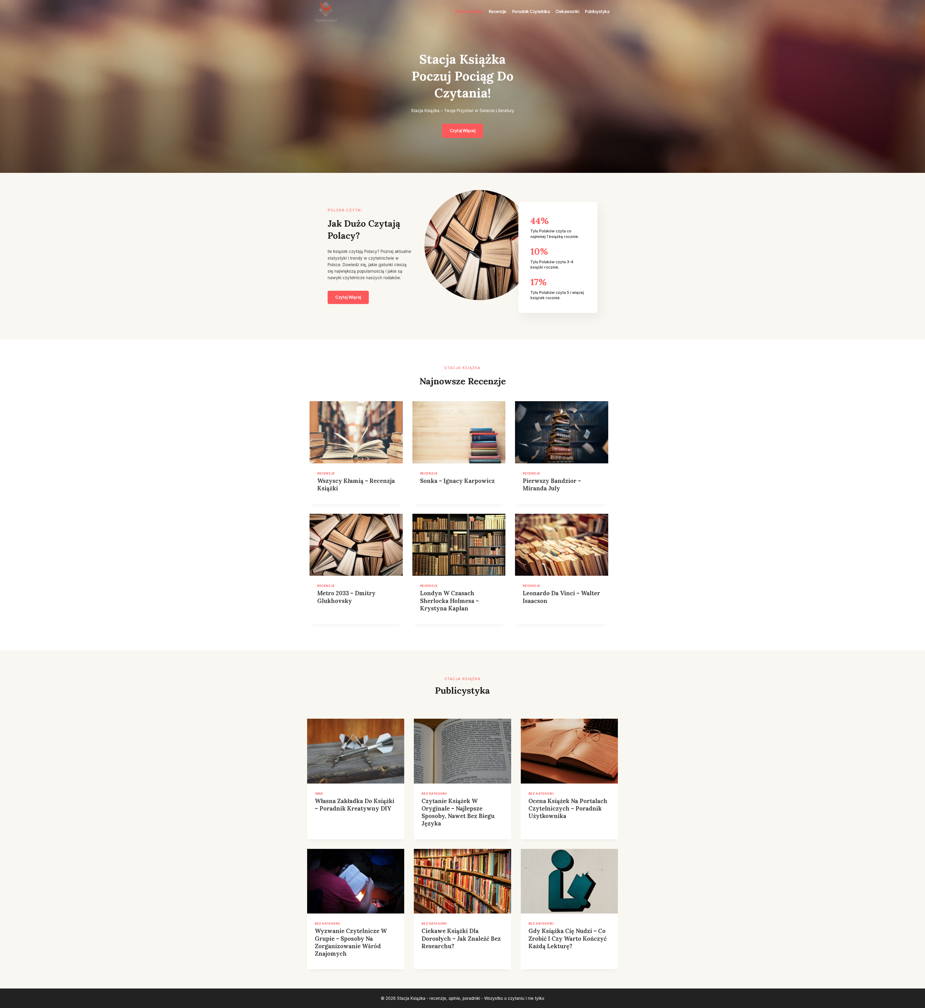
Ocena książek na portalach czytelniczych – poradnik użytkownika (568, 808)
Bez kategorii (434, 793)
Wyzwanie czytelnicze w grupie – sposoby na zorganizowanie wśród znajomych (351, 942)
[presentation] (356, 432)
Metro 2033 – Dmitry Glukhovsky (346, 596)
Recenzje (497, 11)
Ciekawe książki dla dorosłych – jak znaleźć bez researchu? (461, 938)
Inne (319, 793)
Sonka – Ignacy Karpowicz (457, 481)
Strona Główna (469, 11)
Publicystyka (597, 11)
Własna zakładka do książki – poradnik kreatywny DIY (354, 804)
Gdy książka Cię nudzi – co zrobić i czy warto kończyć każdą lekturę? (568, 938)
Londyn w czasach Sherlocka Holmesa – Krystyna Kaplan (449, 600)
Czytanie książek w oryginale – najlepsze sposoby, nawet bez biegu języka (458, 812)
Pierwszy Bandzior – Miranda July (552, 484)
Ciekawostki (567, 11)
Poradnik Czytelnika (531, 11)
